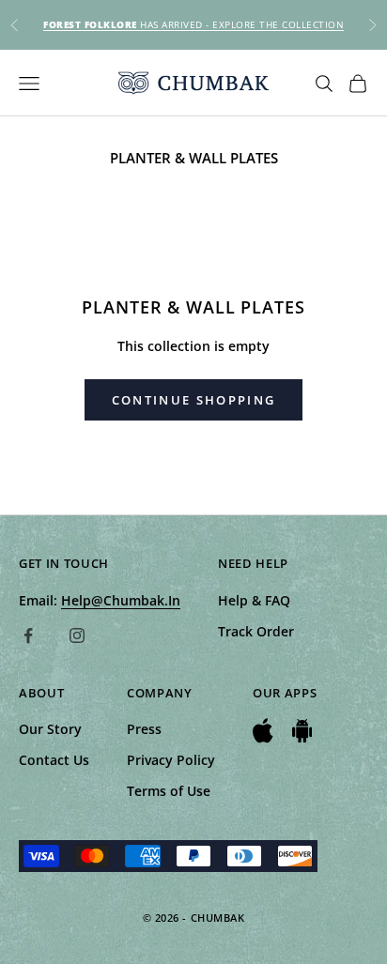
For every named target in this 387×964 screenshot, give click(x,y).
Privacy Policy (171, 760)
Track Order (256, 631)
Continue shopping (194, 399)
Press (144, 729)
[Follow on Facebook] (28, 635)
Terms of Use (168, 791)
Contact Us (54, 760)
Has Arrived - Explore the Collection (193, 24)
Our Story (50, 729)
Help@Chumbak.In (120, 600)
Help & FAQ (254, 600)
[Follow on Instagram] (77, 635)
